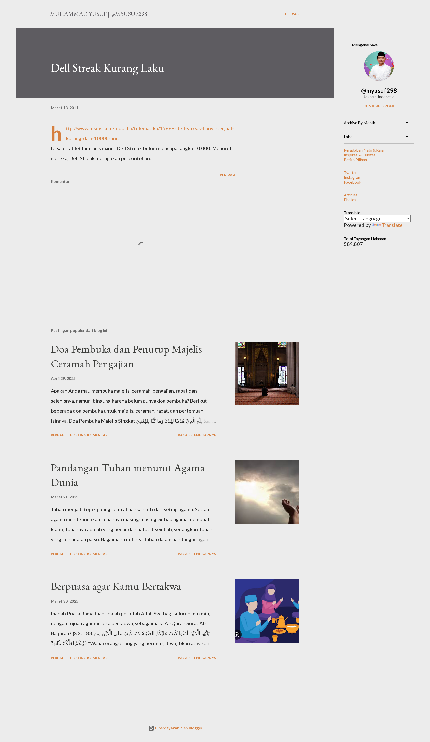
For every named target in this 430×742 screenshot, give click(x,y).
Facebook (352, 182)
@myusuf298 (379, 90)
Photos (350, 199)
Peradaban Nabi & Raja (364, 150)
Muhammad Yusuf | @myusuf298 (98, 14)
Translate (392, 225)
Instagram (352, 177)
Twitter (350, 172)
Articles (350, 194)
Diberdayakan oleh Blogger (178, 728)
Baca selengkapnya (197, 435)
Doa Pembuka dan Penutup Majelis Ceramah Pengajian (126, 356)
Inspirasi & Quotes (359, 154)
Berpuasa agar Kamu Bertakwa (116, 586)
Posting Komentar (89, 435)
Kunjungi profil (379, 106)
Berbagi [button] (227, 175)
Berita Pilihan (355, 159)
